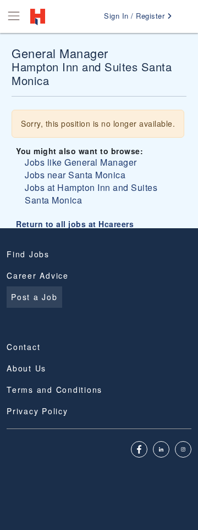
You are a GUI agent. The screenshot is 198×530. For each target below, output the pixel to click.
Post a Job (34, 296)
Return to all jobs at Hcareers (75, 223)
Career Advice (38, 275)
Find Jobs (28, 254)
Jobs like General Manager (81, 162)
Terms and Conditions (54, 389)
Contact (23, 346)
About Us (26, 368)
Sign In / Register (135, 15)
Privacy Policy (37, 410)
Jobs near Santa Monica (75, 174)
